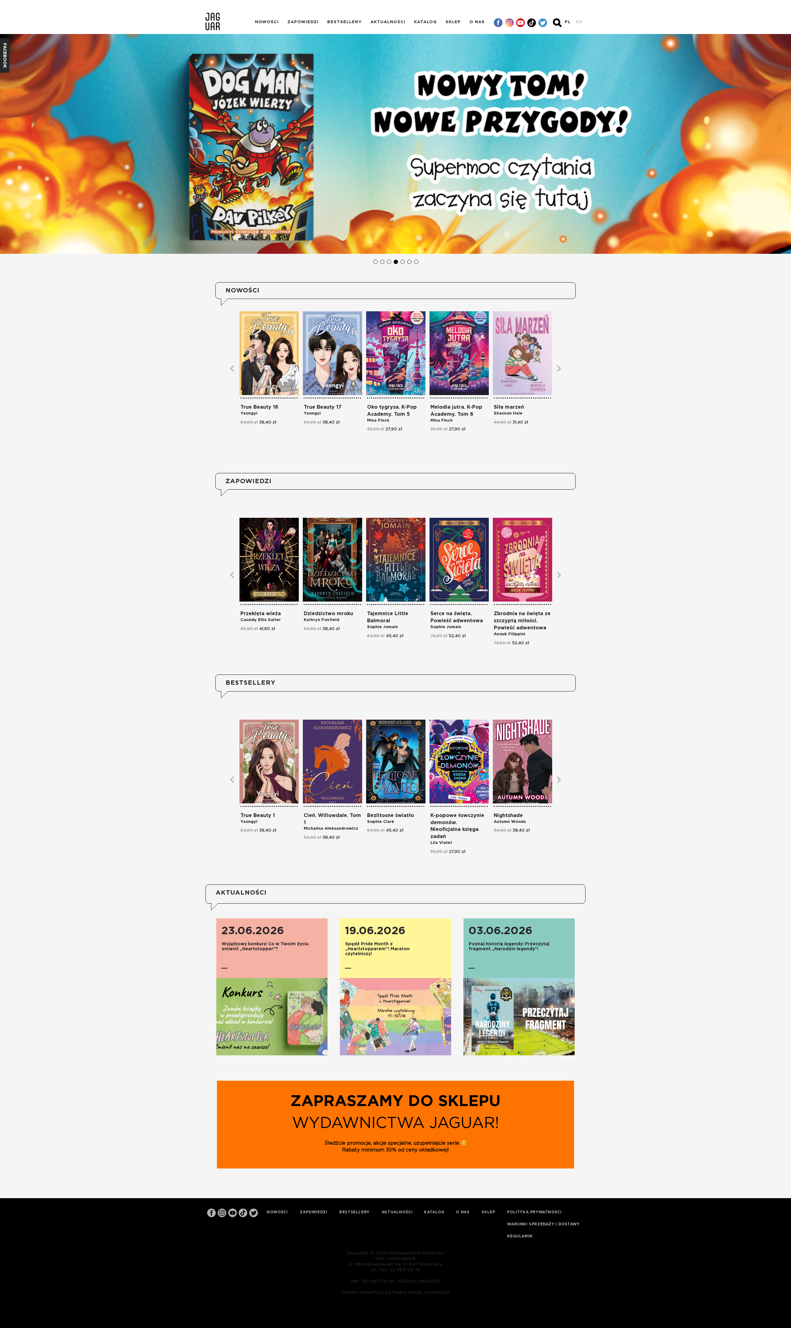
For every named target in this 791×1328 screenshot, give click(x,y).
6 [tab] (409, 261)
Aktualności (387, 22)
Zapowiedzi (303, 22)
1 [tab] (375, 261)
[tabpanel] (395, 144)
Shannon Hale (508, 413)
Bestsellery (344, 22)
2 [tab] (382, 261)
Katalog (425, 22)
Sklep (453, 22)
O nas (477, 22)
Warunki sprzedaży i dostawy (543, 1224)
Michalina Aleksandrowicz (331, 829)
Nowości (267, 22)
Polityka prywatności (534, 1212)
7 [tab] (416, 261)
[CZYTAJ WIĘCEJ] (272, 1016)
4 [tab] (395, 261)
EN (579, 22)
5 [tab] (402, 261)
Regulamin (519, 1236)
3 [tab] (389, 261)
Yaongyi (248, 413)
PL (568, 22)
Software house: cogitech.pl (417, 1292)
